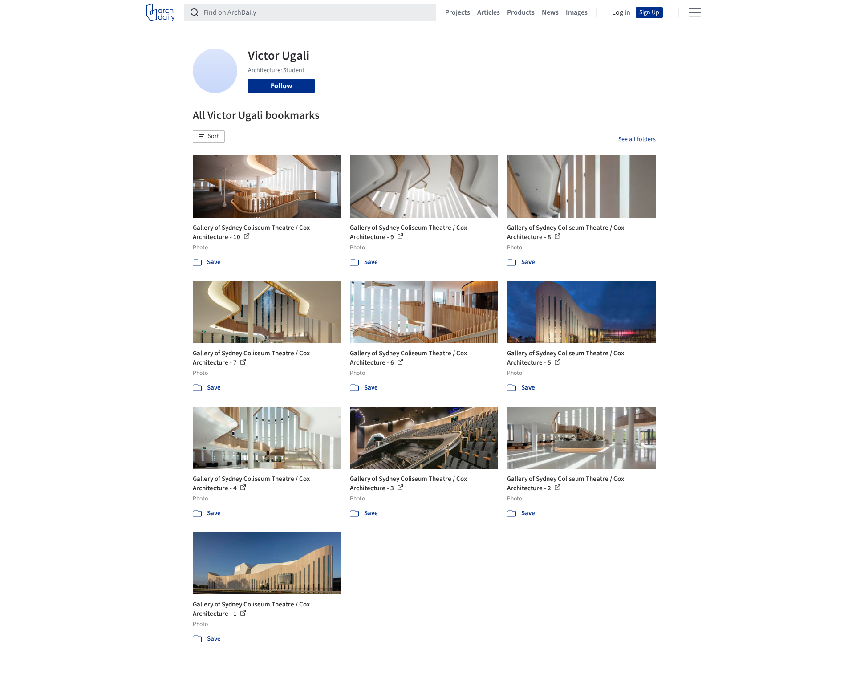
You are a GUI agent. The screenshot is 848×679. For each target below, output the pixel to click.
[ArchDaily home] (160, 12)
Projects (457, 12)
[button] (209, 136)
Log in (621, 12)
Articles (488, 12)
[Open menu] (695, 12)
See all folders (637, 139)
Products (521, 12)
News (550, 12)
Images (577, 12)
